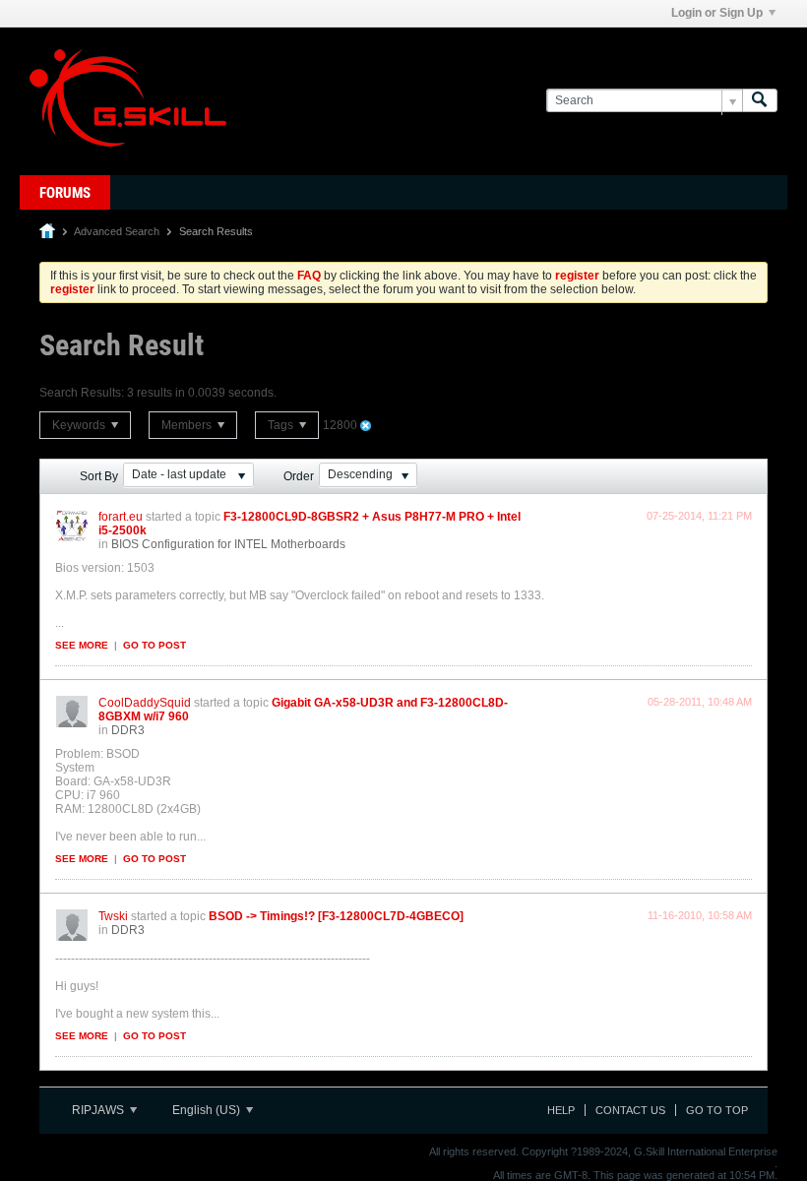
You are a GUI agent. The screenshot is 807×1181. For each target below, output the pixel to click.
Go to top (717, 1110)
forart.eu (120, 517)
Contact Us (630, 1110)
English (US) (207, 1110)
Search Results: (81, 393)
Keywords (80, 425)
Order (298, 476)
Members (188, 425)
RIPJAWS (99, 1110)
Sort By (99, 476)
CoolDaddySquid (144, 703)
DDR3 (128, 730)
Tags (282, 425)
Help (561, 1110)
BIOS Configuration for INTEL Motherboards (228, 544)
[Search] (759, 101)
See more (81, 645)
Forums (65, 193)
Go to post (154, 645)
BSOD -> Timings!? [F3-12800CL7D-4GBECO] (336, 916)
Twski (113, 916)
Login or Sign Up (717, 13)
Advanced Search (116, 231)
